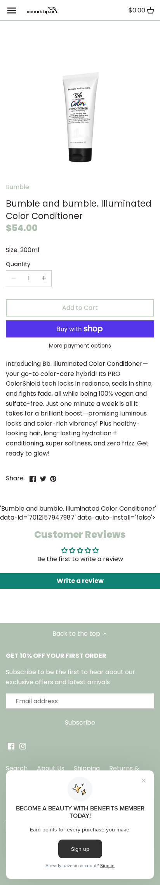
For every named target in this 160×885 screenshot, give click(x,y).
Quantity (18, 264)
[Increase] (44, 278)
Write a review (80, 580)
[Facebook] (11, 746)
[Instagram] (22, 746)
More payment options (80, 346)
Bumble (17, 187)
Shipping (87, 768)
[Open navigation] (11, 10)
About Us (50, 768)
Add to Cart (80, 307)
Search (17, 768)
